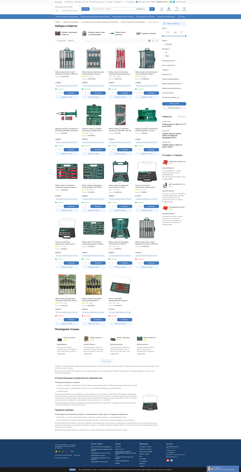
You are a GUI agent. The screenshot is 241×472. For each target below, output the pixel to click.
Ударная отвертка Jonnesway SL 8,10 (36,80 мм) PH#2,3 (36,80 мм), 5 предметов (66, 130)
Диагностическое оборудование (67, 16)
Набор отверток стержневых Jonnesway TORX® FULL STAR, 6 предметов (66, 300)
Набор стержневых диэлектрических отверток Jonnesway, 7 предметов (118, 300)
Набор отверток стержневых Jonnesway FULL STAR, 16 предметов (119, 243)
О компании (143, 461)
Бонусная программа (145, 451)
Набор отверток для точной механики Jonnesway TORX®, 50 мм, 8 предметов (66, 73)
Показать (173, 103)
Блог (140, 456)
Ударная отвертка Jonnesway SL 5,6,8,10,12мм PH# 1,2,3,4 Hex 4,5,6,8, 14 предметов (146, 130)
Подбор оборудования (122, 460)
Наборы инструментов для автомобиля (133, 22)
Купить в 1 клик (67, 97)
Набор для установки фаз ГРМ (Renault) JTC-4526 (186, 161)
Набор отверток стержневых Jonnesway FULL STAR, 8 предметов (119, 186)
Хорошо (72, 469)
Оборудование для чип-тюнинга (123, 16)
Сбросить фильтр (174, 108)
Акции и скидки (144, 454)
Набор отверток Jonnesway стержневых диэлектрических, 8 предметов (66, 186)
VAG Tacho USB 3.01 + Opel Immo (180, 184)
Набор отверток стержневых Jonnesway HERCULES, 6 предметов (92, 300)
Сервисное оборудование (166, 16)
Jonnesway (168, 44)
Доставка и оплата (145, 446)
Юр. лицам (108, 2)
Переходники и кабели (98, 455)
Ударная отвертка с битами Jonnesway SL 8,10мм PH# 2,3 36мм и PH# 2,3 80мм (92, 130)
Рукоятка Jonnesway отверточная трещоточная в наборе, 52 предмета (145, 186)
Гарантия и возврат (145, 449)
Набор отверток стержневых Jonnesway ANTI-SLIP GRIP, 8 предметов (92, 186)
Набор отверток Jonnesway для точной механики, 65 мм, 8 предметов (146, 73)
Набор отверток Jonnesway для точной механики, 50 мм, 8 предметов (93, 73)
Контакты (118, 446)
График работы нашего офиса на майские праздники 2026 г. (171, 136)
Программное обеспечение (145, 16)
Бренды (117, 463)
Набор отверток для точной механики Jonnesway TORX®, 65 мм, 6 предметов (146, 243)
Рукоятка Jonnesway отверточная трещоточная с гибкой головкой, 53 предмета (65, 243)
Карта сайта (77, 455)
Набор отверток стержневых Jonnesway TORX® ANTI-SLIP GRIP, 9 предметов (120, 130)
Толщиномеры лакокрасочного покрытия (100, 458)
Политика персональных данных (63, 455)
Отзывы (141, 466)
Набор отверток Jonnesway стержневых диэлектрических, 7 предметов (120, 73)
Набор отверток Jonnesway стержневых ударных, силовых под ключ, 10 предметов (92, 243)
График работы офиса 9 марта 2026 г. (172, 146)
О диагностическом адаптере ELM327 (124, 457)
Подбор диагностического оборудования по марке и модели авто (125, 453)
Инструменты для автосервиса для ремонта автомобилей (100, 22)
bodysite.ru (66, 457)
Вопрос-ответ (119, 449)
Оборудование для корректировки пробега (95, 16)
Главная (57, 22)
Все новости (182, 116)
